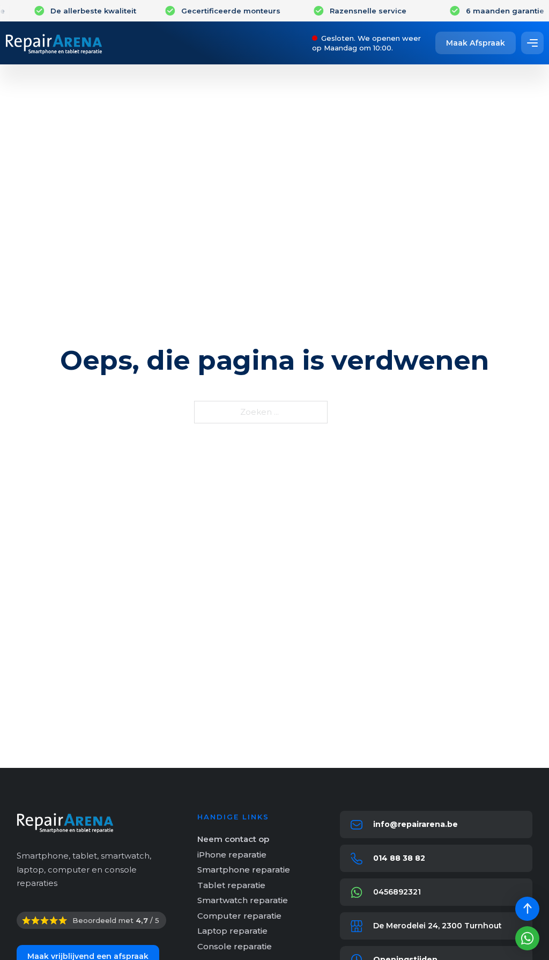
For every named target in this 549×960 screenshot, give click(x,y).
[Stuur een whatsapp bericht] (527, 938)
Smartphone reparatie (243, 869)
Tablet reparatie (231, 885)
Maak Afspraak (475, 43)
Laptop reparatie (232, 931)
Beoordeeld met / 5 (115, 920)
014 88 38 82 (399, 858)
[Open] (532, 43)
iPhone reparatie (231, 854)
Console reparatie (234, 946)
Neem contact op (233, 839)
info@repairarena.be (415, 824)
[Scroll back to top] (527, 909)
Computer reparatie (239, 916)
